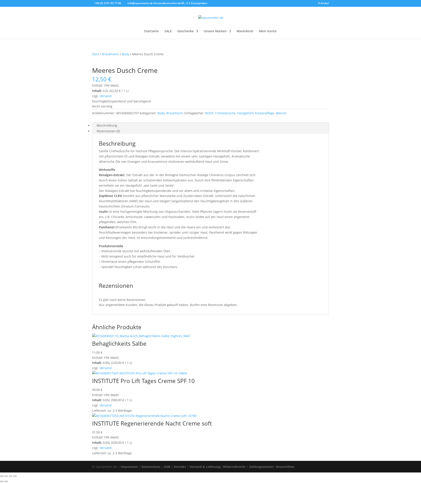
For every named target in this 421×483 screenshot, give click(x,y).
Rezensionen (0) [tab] (108, 131)
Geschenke (185, 31)
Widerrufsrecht (234, 467)
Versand (106, 96)
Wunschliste (285, 467)
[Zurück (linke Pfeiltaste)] (2, 481)
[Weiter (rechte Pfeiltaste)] (6, 481)
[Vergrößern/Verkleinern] (2, 476)
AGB (167, 467)
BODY (209, 113)
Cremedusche (225, 113)
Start (95, 54)
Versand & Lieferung (204, 467)
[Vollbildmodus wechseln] (6, 476)
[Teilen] (10, 476)
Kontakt (180, 467)
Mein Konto (268, 31)
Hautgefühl (245, 113)
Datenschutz (150, 467)
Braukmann (110, 54)
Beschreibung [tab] (107, 125)
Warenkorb (245, 31)
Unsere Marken (215, 31)
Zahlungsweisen (261, 467)
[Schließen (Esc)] (15, 476)
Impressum (129, 467)
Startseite (151, 31)
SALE (168, 31)
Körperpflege (264, 113)
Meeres (281, 113)
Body (125, 54)
